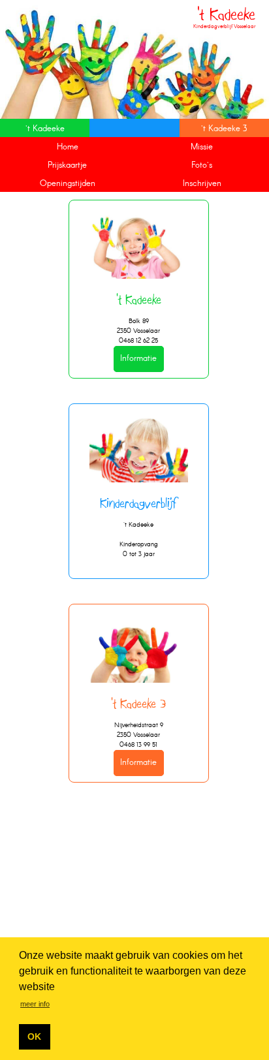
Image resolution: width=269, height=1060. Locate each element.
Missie (202, 147)
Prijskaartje (67, 165)
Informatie (138, 359)
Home (67, 147)
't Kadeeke (45, 129)
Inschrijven (202, 184)
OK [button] (34, 1036)
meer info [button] (35, 1004)
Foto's (201, 165)
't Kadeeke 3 (224, 129)
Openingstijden (67, 184)
